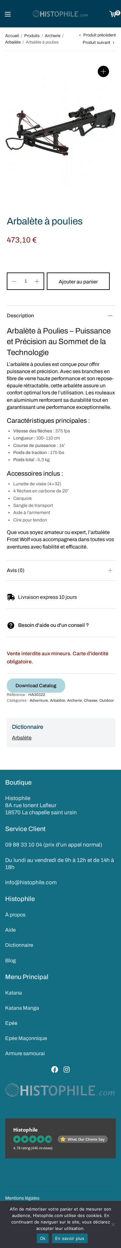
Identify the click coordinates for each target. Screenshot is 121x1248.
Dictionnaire (19, 945)
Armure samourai (25, 1053)
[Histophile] (60, 13)
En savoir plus (70, 1238)
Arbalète (13, 42)
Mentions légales (22, 1198)
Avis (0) (16, 570)
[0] (112, 13)
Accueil (12, 36)
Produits (32, 36)
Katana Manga (22, 1008)
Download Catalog (35, 685)
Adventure (39, 700)
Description (20, 315)
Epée (11, 1023)
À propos (15, 914)
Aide (10, 930)
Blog (10, 960)
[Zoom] (103, 71)
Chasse (90, 700)
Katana (13, 992)
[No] (113, 1224)
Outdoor (106, 700)
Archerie (52, 36)
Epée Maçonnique (26, 1038)
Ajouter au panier (78, 281)
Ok (43, 1238)
